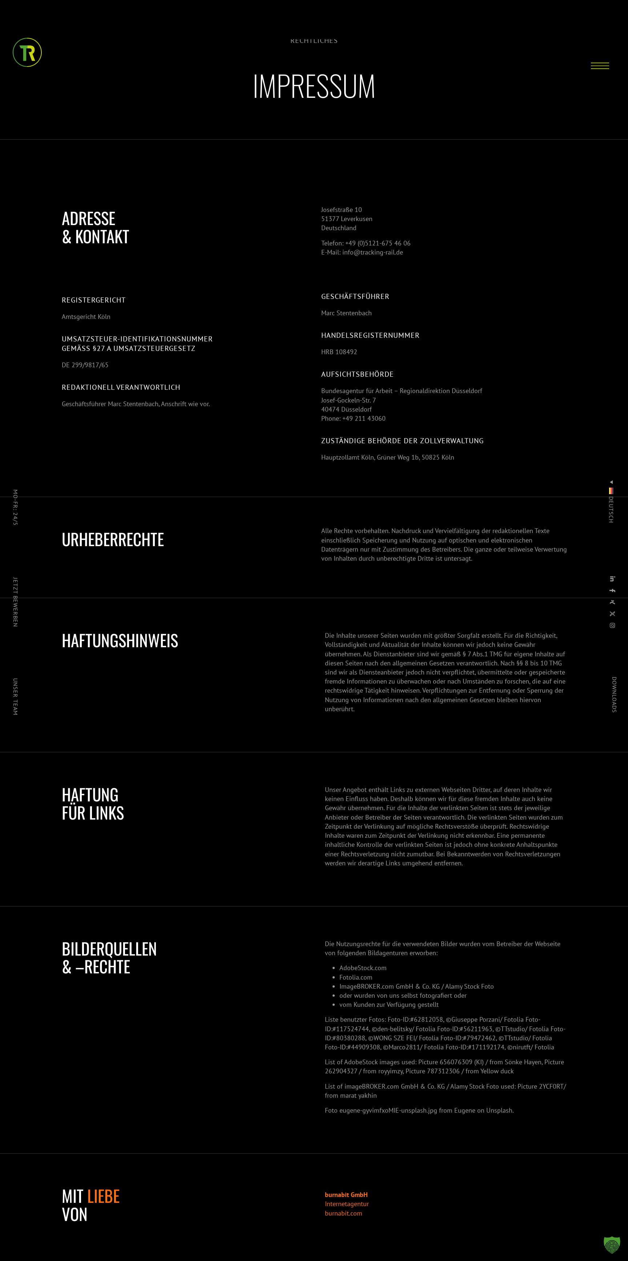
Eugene (464, 1110)
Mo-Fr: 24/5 (15, 507)
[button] (612, 1245)
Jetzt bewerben (15, 602)
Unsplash (499, 1110)
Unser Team (15, 696)
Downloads (614, 695)
